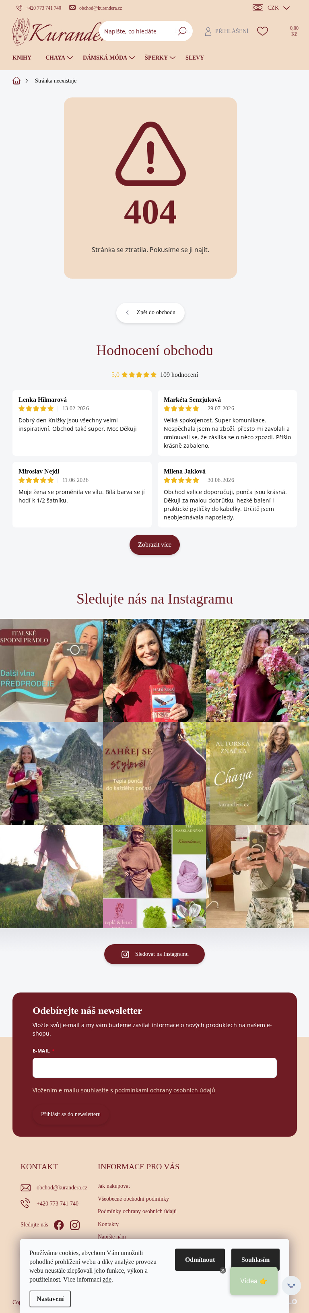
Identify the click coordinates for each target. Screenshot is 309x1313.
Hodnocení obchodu (154, 350)
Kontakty (108, 1224)
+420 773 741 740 (57, 1204)
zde (107, 1279)
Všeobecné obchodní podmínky (133, 1199)
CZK (273, 8)
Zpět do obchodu (156, 312)
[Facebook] (59, 1224)
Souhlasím (255, 1259)
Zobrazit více (154, 544)
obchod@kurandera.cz (62, 1188)
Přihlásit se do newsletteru (71, 1114)
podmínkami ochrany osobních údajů (165, 1090)
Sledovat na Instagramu (162, 954)
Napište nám (112, 1237)
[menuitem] (24, 58)
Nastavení (50, 1298)
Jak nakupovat (114, 1186)
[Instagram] (75, 1224)
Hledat (182, 31)
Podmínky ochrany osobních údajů (137, 1211)
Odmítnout (200, 1259)
